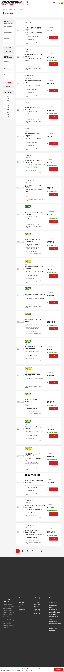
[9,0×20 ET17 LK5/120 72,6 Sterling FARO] (20, 402)
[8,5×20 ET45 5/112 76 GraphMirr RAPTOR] (20, 136)
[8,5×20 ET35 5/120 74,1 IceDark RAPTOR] (20, 110)
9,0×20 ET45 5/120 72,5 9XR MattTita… (35, 506)
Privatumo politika (29, 670)
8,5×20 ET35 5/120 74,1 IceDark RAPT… (33, 108)
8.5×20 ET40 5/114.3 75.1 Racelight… (33, 320)
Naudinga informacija (37, 610)
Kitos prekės (22, 607)
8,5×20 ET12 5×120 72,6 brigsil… (33, 55)
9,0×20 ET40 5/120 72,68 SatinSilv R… (34, 481)
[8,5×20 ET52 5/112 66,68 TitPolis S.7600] (20, 162)
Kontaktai (37, 613)
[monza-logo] (11, 2)
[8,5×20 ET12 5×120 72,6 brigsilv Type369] (20, 57)
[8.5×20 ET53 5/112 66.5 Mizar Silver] (20, 375)
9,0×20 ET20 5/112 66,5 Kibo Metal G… (35, 427)
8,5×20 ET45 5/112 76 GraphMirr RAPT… (32, 135)
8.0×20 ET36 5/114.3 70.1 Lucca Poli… (34, 213)
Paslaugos (21, 609)
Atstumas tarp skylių (7, 91)
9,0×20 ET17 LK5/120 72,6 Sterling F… (34, 400)
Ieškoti (8, 48)
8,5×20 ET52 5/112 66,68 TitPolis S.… (33, 161)
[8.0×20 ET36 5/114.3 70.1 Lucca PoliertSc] (20, 215)
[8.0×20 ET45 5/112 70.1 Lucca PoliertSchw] (20, 242)
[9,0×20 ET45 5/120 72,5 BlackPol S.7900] (20, 532)
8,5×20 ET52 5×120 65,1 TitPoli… (33, 186)
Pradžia (5, 9)
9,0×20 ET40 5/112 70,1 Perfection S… (33, 455)
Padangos (21, 602)
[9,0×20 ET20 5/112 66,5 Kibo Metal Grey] (20, 429)
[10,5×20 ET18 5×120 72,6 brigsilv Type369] (20, 30)
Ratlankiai (21, 604)
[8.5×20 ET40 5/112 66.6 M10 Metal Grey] (20, 295)
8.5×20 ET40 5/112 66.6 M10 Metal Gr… (35, 295)
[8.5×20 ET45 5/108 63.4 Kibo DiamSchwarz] (20, 349)
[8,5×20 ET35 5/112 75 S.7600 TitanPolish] (20, 83)
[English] (59, 3)
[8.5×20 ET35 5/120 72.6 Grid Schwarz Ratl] (20, 269)
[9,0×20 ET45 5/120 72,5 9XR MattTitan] (20, 507)
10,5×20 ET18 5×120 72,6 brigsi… (33, 29)
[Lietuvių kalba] (62, 3)
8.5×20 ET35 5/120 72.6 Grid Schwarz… (35, 268)
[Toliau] (47, 551)
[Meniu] (54, 3)
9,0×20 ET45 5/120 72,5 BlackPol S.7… (33, 531)
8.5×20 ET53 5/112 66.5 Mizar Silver (33, 375)
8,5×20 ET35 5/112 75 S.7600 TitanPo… (35, 82)
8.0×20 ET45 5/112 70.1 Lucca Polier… (33, 240)
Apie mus (36, 602)
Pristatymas (37, 607)
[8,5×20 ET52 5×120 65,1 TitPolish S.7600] (20, 188)
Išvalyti (8, 52)
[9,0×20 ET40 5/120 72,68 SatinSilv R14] (20, 482)
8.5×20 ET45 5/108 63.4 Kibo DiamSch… (33, 348)
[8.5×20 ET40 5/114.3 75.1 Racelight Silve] (20, 322)
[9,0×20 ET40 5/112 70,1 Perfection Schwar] (20, 456)
